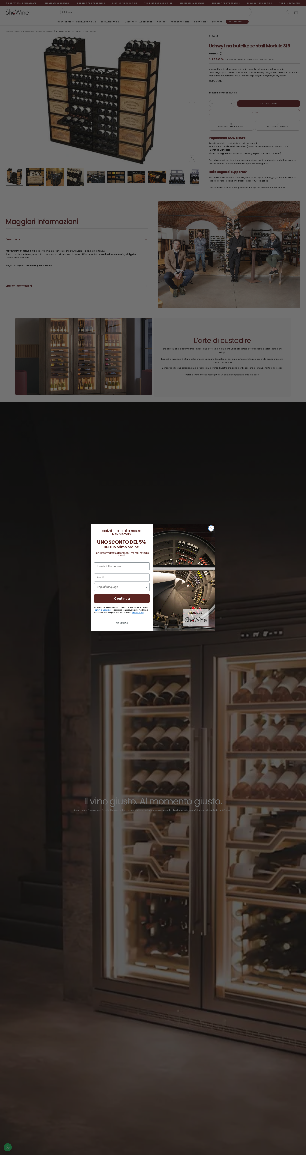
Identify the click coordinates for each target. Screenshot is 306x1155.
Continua (122, 598)
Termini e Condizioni (103, 610)
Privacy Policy (138, 612)
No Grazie (122, 623)
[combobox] (121, 587)
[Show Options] (146, 587)
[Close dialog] (211, 528)
